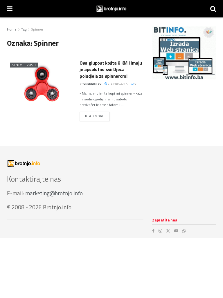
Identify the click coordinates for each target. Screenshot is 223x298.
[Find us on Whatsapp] (184, 231)
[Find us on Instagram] (160, 231)
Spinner (37, 29)
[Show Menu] (9, 8)
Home (12, 29)
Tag (23, 29)
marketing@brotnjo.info (54, 193)
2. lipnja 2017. (117, 83)
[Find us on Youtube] (176, 231)
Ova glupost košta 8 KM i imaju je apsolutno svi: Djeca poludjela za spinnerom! (111, 69)
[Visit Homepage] (111, 9)
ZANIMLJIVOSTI (24, 65)
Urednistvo (92, 83)
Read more (97, 115)
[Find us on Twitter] (168, 231)
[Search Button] (213, 8)
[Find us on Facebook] (153, 231)
